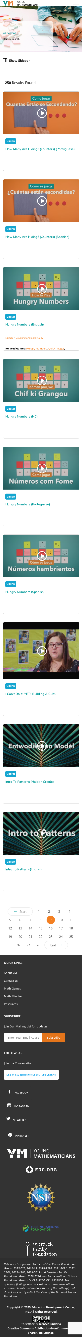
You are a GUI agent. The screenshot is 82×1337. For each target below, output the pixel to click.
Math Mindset (13, 996)
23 (51, 936)
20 (20, 936)
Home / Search (11, 39)
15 (40, 928)
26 (18, 945)
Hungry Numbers (36, 348)
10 (61, 920)
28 (38, 945)
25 (71, 936)
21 (30, 936)
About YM (10, 973)
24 (61, 936)
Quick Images (56, 348)
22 (40, 936)
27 (28, 945)
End (53, 945)
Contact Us (11, 981)
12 (10, 928)
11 (71, 920)
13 (20, 928)
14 (30, 928)
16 (51, 928)
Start (23, 911)
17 (61, 928)
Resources (11, 1004)
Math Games (12, 988)
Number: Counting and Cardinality (24, 337)
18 (71, 928)
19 (10, 936)
